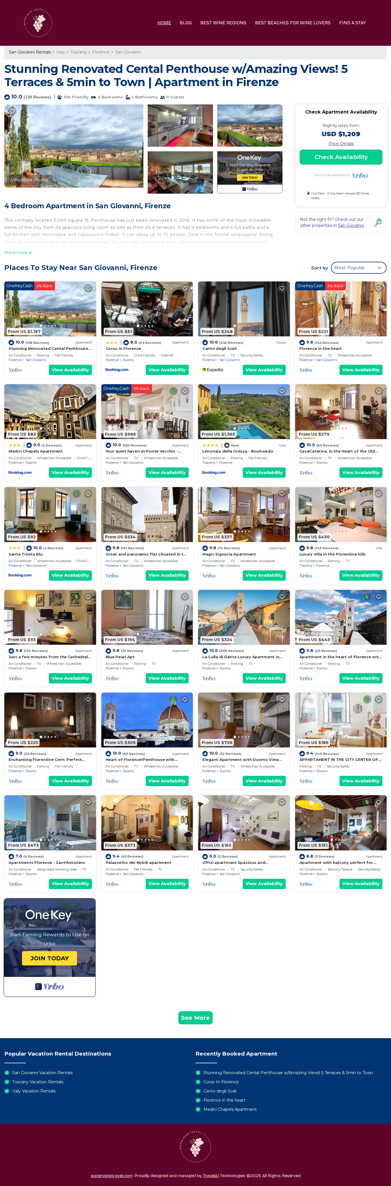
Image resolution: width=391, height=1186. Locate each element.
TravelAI (211, 1175)
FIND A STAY (352, 22)
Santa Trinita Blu (26, 554)
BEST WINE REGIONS (223, 22)
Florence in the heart (320, 348)
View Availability (70, 369)
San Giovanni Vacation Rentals (42, 1072)
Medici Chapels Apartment (36, 451)
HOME (164, 22)
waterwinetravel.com (111, 1175)
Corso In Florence (123, 348)
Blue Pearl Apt (120, 657)
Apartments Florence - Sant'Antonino (47, 862)
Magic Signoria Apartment (229, 554)
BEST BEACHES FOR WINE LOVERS (293, 22)
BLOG (186, 22)
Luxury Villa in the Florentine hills (332, 554)
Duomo (128, 360)
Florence (101, 52)
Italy (60, 52)
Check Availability (341, 157)
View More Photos (29, 180)
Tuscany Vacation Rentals (37, 1081)
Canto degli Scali (219, 348)
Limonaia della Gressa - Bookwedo (237, 451)
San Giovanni (128, 52)
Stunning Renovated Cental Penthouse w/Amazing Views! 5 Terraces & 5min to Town (288, 1072)
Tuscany (78, 52)
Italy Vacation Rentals (34, 1091)
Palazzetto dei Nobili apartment (138, 862)
